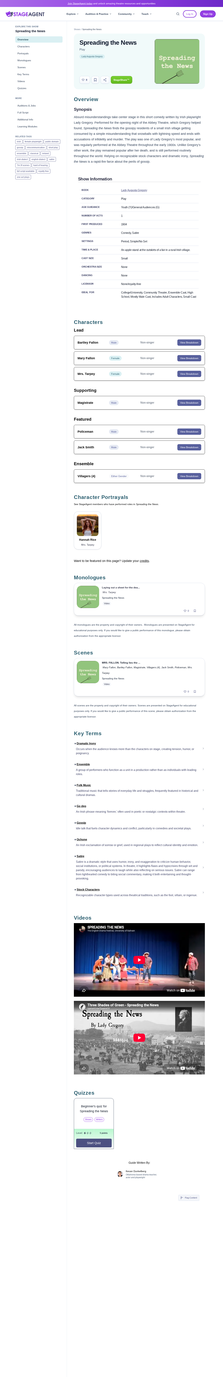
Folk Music (84, 785)
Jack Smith (167, 667)
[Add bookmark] (195, 611)
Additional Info (25, 119)
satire (51, 159)
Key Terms (23, 74)
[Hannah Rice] (87, 525)
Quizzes (21, 88)
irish (19, 141)
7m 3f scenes (23, 165)
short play (53, 147)
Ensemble (83, 764)
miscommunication (36, 147)
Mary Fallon (109, 667)
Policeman (180, 667)
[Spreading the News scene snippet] (88, 677)
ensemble (21, 153)
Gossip (81, 822)
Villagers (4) (153, 667)
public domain (52, 141)
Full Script (22, 112)
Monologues (24, 60)
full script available (25, 171)
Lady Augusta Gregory (92, 56)
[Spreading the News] (88, 599)
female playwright (33, 141)
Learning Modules (27, 126)
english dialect (38, 159)
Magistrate (139, 667)
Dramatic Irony (86, 743)
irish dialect (22, 159)
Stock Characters (88, 889)
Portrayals (23, 53)
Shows (77, 29)
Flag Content (191, 1198)
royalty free (43, 171)
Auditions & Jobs (26, 105)
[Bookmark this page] (95, 80)
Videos (21, 81)
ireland (45, 153)
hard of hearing (40, 165)
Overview (22, 39)
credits (144, 561)
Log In (189, 14)
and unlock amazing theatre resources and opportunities (111, 3)
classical (34, 153)
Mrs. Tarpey (109, 592)
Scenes (21, 67)
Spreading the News (113, 597)
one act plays (23, 177)
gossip (20, 147)
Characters (23, 46)
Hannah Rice (87, 539)
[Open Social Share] (105, 80)
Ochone (82, 839)
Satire (80, 856)
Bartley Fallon (124, 667)
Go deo (81, 806)
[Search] (177, 13)
